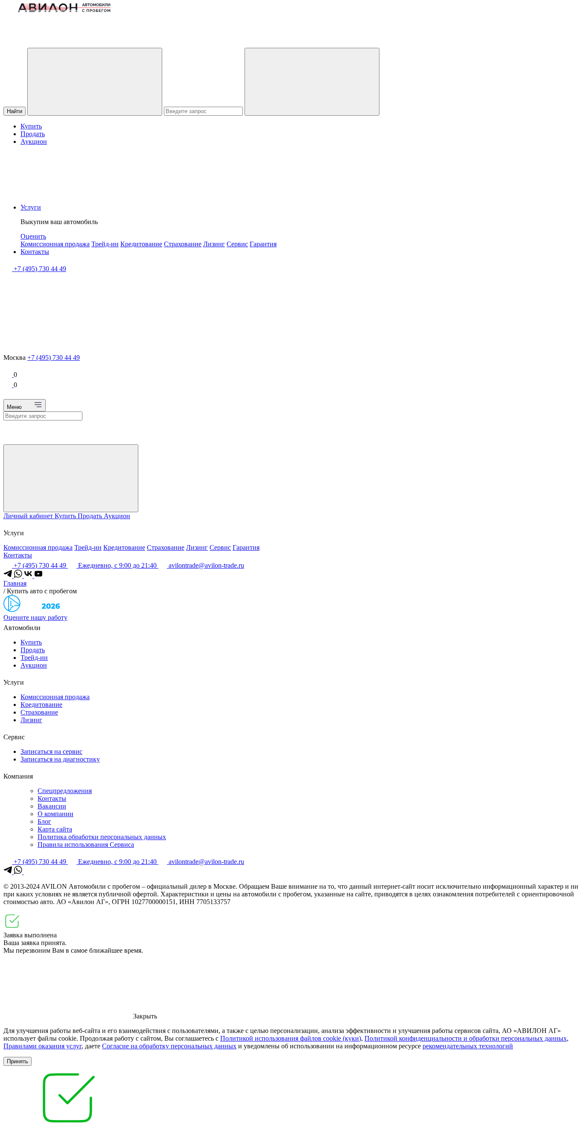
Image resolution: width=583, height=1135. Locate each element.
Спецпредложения (65, 790)
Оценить (33, 236)
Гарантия (263, 244)
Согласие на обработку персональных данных (169, 1046)
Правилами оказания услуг (42, 1046)
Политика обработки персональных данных (102, 836)
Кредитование (141, 244)
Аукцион (33, 141)
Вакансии (52, 806)
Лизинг (214, 244)
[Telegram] (8, 575)
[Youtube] (38, 575)
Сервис (237, 244)
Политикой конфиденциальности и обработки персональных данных (465, 1038)
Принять (17, 1061)
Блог (44, 821)
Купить (31, 126)
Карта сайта (55, 829)
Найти (14, 111)
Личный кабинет (29, 515)
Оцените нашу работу (35, 617)
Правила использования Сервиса (86, 844)
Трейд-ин (105, 244)
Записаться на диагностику (60, 759)
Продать (32, 133)
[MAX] (28, 871)
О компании (55, 813)
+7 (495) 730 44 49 (53, 357)
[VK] (29, 575)
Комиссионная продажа (55, 244)
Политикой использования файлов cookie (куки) (290, 1038)
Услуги (30, 207)
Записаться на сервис (51, 751)
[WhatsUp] (19, 575)
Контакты (34, 251)
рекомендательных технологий (468, 1046)
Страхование (182, 244)
